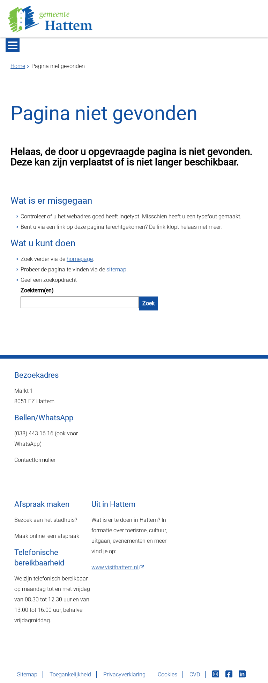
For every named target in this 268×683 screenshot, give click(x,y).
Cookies (167, 674)
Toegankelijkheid (70, 674)
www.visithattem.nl (115, 567)
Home (17, 66)
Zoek (148, 303)
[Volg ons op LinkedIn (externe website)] (243, 674)
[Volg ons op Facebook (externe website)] (229, 674)
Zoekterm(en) (37, 290)
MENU (13, 45)
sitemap (116, 269)
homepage (80, 259)
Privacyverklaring (124, 674)
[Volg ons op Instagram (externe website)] (216, 674)
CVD (194, 674)
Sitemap (27, 674)
